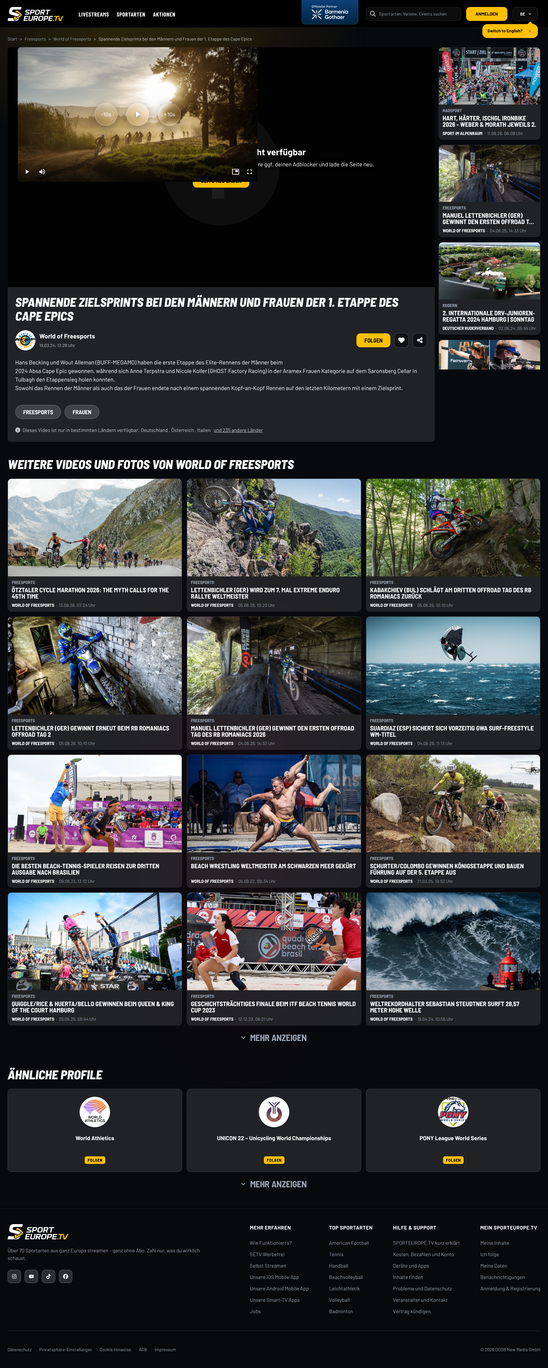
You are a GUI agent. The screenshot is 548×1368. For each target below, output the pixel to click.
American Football (349, 1243)
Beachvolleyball (346, 1277)
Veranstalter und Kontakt (420, 1300)
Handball (338, 1266)
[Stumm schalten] (42, 171)
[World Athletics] (95, 1112)
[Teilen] (420, 340)
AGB (143, 1349)
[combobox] (418, 13)
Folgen (373, 340)
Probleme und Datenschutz (422, 1289)
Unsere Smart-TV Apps (275, 1300)
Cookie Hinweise (115, 1349)
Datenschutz (20, 1349)
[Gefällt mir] (401, 340)
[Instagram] (14, 1276)
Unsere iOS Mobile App (274, 1277)
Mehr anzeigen (278, 1037)
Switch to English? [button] (505, 28)
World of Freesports (72, 39)
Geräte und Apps (411, 1266)
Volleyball (339, 1300)
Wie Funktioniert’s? (271, 1243)
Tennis (336, 1254)
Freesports (35, 39)
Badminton (341, 1311)
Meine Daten (493, 1266)
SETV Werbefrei (267, 1254)
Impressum (165, 1349)
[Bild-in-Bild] (235, 171)
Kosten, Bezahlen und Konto (423, 1254)
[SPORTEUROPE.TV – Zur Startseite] (35, 14)
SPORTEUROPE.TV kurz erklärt (426, 1243)
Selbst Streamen (268, 1266)
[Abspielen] (137, 114)
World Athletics (94, 1138)
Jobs (255, 1311)
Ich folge (489, 1254)
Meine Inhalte (494, 1243)
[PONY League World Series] (453, 1112)
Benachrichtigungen (502, 1277)
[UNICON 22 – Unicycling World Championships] (274, 1112)
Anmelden (486, 13)
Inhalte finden (408, 1277)
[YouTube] (31, 1276)
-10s (106, 114)
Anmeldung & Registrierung (510, 1289)
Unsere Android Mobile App (279, 1289)
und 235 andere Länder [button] (238, 430)
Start (12, 39)
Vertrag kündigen (411, 1311)
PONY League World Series (453, 1138)
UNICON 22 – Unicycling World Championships (274, 1138)
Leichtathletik (344, 1289)
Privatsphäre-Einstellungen (65, 1349)
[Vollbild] (249, 171)
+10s (169, 114)
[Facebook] (65, 1276)
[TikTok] (48, 1276)
